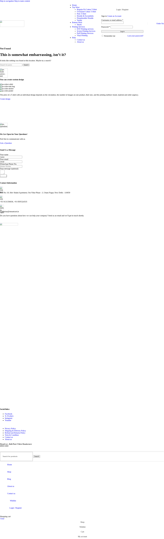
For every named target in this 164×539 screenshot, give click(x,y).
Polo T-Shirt (81, 14)
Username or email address (112, 20)
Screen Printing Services (86, 31)
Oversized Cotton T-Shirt (86, 12)
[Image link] (9, 225)
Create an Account (114, 16)
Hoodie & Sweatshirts (85, 16)
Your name (4, 155)
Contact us (81, 40)
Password (105, 27)
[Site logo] (12, 26)
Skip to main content (22, 1)
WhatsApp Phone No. (8, 164)
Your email (4, 159)
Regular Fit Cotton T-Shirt (87, 9)
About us (80, 42)
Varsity (79, 20)
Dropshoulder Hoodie (85, 18)
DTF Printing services (85, 29)
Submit (3, 176)
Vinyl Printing (82, 35)
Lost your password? (135, 36)
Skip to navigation (7, 1)
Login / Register (15, 508)
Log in (122, 31)
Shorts (79, 25)
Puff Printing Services (85, 33)
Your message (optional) (9, 169)
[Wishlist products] (150, 23)
